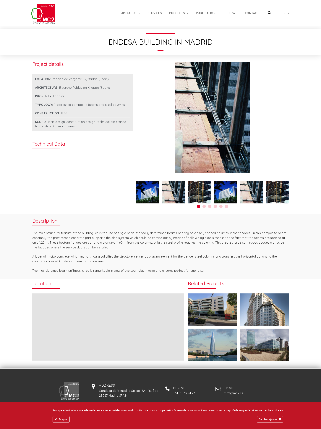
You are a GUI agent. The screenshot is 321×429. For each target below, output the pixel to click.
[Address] (93, 386)
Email (229, 388)
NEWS (232, 13)
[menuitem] (285, 13)
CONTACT (252, 13)
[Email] (218, 388)
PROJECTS (177, 13)
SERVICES (155, 13)
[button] (204, 171)
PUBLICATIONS (207, 13)
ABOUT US (129, 13)
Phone (179, 388)
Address (107, 385)
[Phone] (167, 388)
